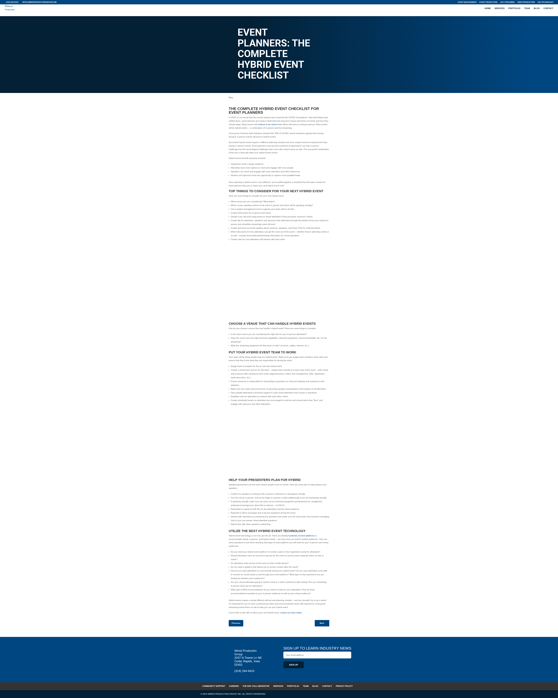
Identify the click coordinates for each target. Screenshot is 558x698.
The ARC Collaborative (256, 686)
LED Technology (546, 2)
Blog (537, 8)
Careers (234, 686)
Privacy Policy (344, 686)
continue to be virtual (267, 124)
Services (499, 8)
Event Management (467, 2)
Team (527, 8)
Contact (548, 8)
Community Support (213, 686)
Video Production (526, 2)
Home (488, 8)
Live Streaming (507, 2)
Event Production (488, 2)
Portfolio (514, 8)
